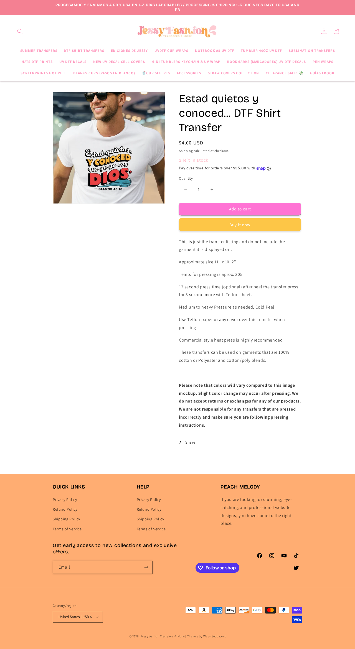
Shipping (186, 151)
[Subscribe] (146, 567)
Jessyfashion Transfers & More (162, 636)
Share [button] (190, 442)
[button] (20, 31)
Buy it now (239, 224)
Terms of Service (67, 528)
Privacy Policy (65, 499)
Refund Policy (65, 509)
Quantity (186, 178)
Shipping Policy (66, 518)
